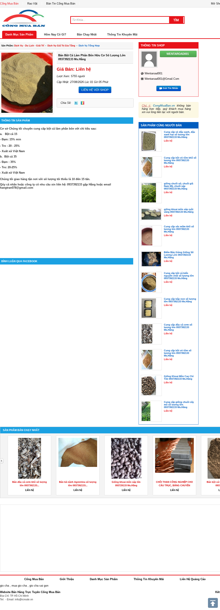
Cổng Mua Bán (9, 3)
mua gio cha (19, 585)
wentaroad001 (153, 73)
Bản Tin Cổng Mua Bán (60, 3)
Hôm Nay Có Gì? (55, 34)
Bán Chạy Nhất (86, 34)
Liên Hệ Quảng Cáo (193, 579)
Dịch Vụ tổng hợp (89, 45)
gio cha (4, 585)
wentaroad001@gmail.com (162, 78)
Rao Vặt (32, 3)
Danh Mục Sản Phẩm (19, 34)
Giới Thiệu (67, 579)
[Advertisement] (66, 221)
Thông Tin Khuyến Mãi (122, 34)
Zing (82, 103)
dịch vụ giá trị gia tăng (61, 45)
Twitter (76, 103)
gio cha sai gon (38, 585)
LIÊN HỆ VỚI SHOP (94, 90)
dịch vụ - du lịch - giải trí (29, 45)
